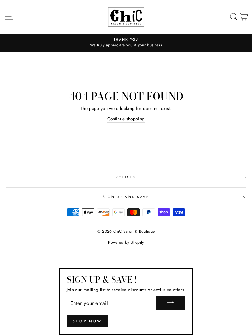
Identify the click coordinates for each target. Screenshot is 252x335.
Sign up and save (126, 196)
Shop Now (87, 321)
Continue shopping (126, 118)
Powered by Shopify (126, 242)
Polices (126, 177)
